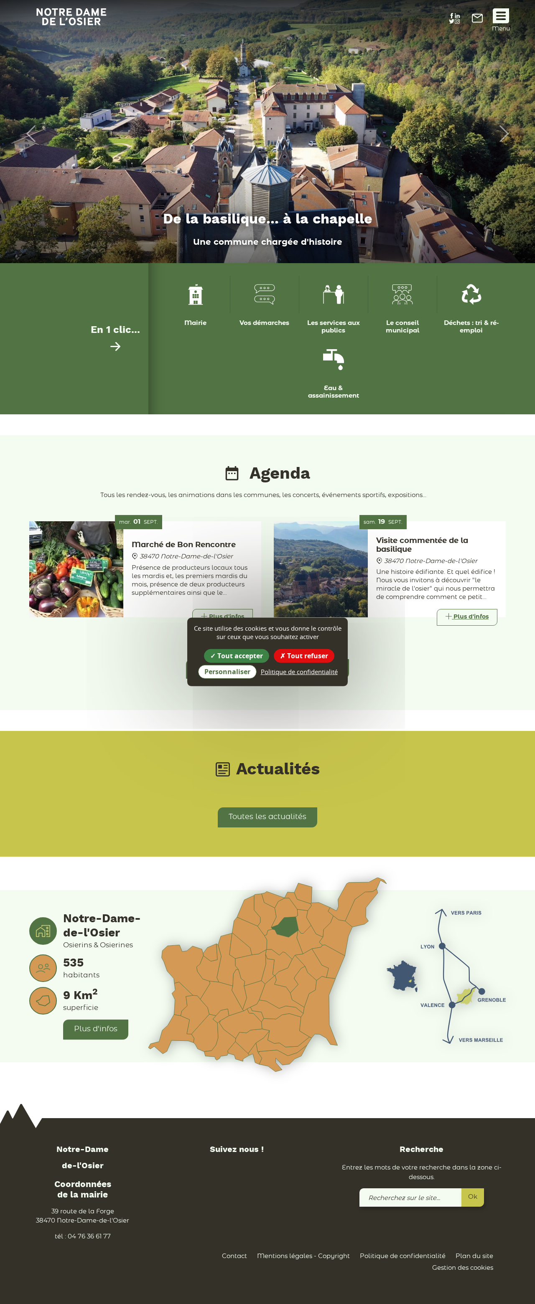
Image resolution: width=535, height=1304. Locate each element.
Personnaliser (227, 671)
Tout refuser (306, 655)
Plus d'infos (95, 1029)
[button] (27, 133)
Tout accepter (239, 655)
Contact (234, 1256)
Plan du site (474, 1256)
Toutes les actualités (267, 817)
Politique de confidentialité (403, 1256)
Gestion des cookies (462, 1268)
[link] (477, 21)
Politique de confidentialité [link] (299, 671)
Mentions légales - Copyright (303, 1256)
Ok (472, 1197)
